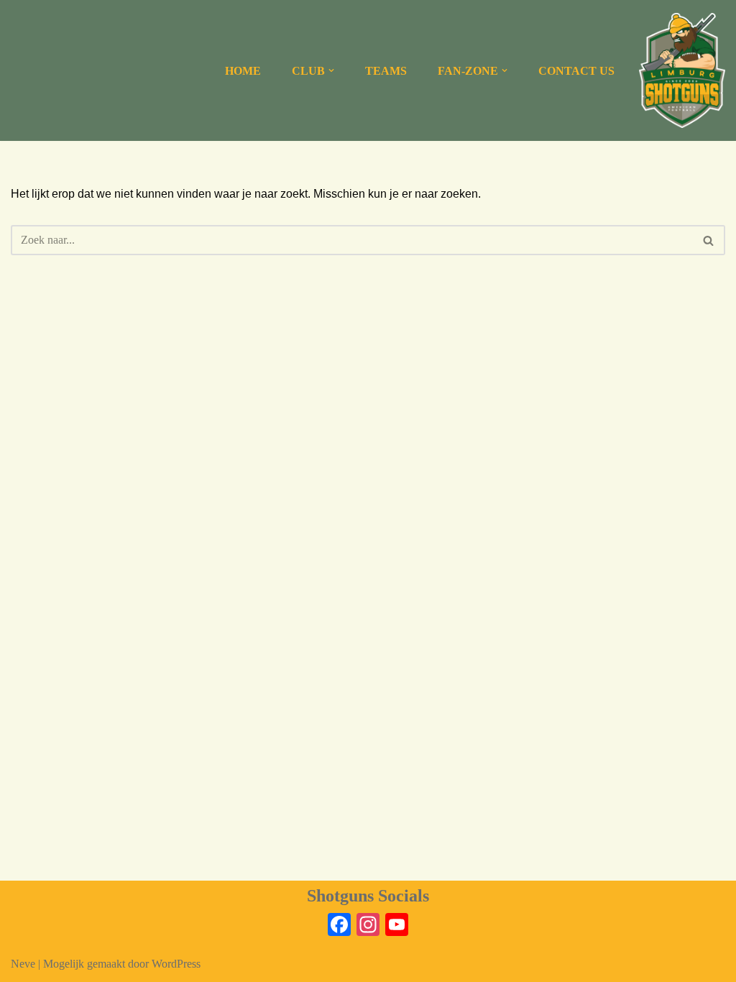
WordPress (176, 964)
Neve (23, 964)
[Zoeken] (709, 240)
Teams (386, 71)
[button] (331, 70)
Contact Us (576, 71)
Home (243, 71)
